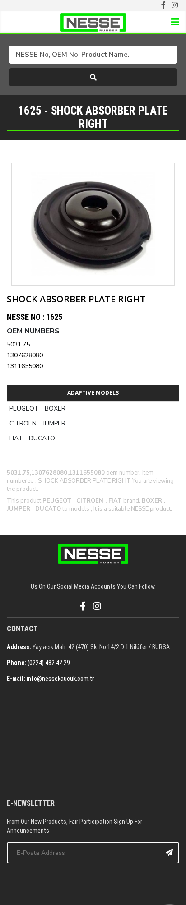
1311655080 (25, 366)
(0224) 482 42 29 (49, 662)
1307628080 (25, 355)
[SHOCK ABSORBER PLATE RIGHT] (93, 224)
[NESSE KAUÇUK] (93, 742)
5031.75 (18, 344)
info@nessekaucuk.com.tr (60, 678)
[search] (93, 77)
